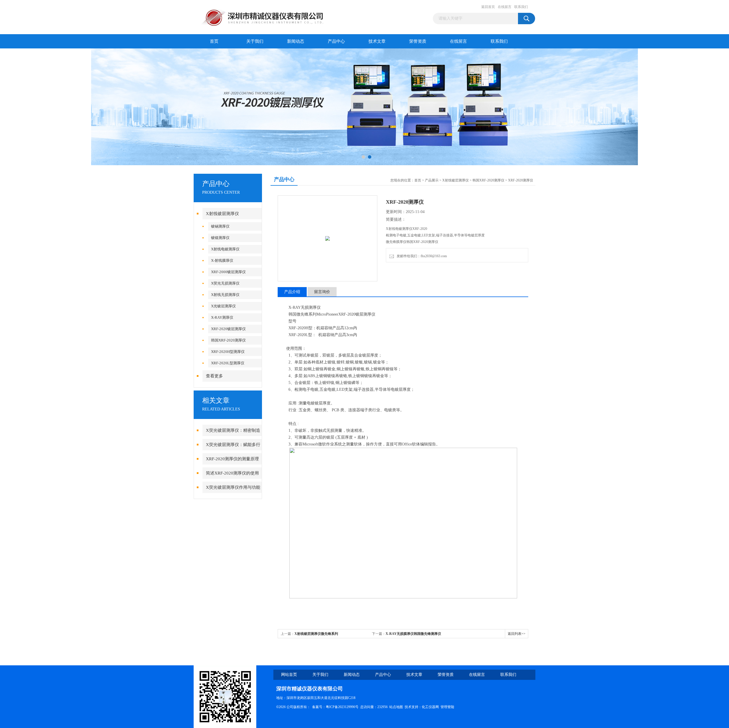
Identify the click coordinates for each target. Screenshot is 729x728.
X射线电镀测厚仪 (225, 249)
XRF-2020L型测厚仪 (227, 363)
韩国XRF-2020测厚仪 (228, 340)
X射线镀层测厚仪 (222, 213)
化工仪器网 (430, 707)
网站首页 (289, 674)
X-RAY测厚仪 (222, 317)
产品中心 (336, 41)
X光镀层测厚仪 (223, 306)
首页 (214, 41)
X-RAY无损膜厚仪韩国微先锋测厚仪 (413, 634)
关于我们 (254, 41)
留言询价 (322, 292)
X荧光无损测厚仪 (225, 283)
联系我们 (521, 7)
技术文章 (377, 41)
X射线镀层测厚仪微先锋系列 (316, 634)
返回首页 (488, 7)
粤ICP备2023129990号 (342, 707)
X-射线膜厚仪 (222, 260)
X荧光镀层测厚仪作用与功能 (233, 487)
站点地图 (396, 707)
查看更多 (214, 376)
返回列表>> (516, 634)
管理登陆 (447, 707)
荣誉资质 (417, 41)
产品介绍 (292, 292)
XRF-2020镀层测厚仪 (228, 329)
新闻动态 (295, 41)
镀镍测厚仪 (220, 238)
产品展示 (432, 180)
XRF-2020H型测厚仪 (228, 351)
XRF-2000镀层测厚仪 (228, 272)
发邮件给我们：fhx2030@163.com (421, 256)
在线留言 (504, 7)
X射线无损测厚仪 (225, 295)
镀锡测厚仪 (220, 226)
